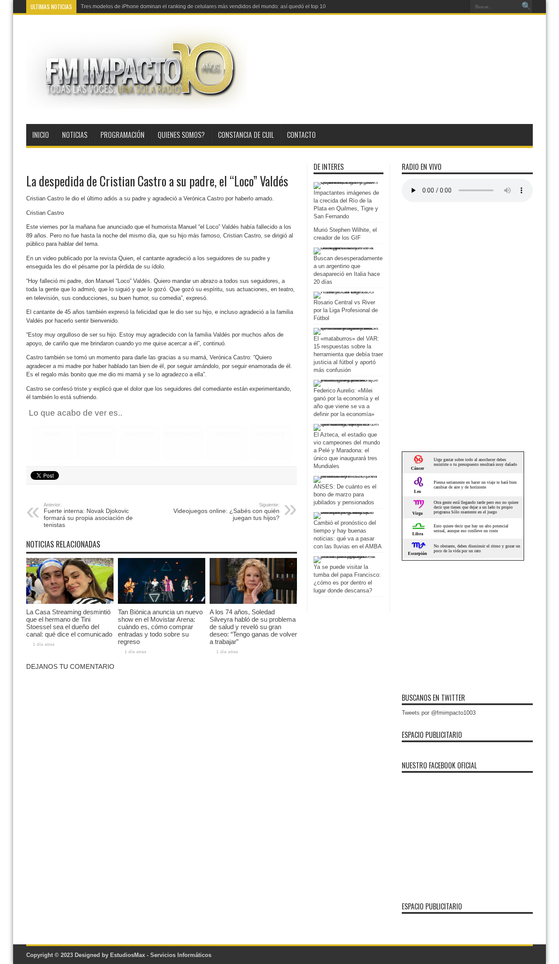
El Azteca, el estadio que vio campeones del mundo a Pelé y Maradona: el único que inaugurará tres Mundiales (347, 450)
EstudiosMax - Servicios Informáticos (160, 955)
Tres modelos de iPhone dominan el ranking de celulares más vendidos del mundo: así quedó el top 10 (203, 6)
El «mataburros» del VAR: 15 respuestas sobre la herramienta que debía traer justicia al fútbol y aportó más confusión (348, 354)
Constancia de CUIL (246, 135)
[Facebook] (449, 6)
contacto (301, 135)
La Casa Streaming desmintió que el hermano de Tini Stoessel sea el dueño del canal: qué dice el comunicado (69, 623)
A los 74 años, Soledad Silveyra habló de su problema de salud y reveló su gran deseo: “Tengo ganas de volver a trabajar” (253, 626)
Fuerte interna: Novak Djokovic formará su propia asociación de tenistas (88, 515)
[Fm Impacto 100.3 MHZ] (136, 102)
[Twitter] (459, 6)
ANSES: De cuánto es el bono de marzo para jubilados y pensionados (345, 494)
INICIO (40, 135)
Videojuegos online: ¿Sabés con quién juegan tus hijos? (226, 511)
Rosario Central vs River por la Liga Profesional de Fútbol (346, 310)
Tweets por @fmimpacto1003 (439, 712)
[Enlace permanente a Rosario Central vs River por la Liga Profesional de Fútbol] (346, 291)
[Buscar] (526, 6)
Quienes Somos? (181, 135)
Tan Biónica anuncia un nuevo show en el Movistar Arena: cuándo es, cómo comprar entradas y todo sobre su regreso (160, 626)
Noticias (74, 135)
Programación (122, 135)
